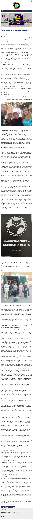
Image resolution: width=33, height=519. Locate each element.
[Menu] (2, 11)
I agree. (2, 516)
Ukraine (2, 507)
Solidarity (13, 507)
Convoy (7, 507)
